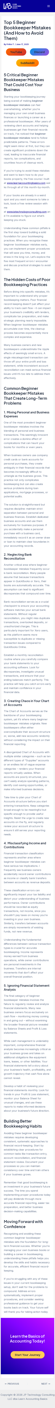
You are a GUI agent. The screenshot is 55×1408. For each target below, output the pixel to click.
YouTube (16, 52)
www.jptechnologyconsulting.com (27, 211)
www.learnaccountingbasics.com (26, 183)
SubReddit (27, 63)
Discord (39, 52)
